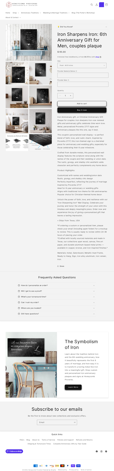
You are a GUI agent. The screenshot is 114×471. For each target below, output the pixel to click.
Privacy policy (73, 470)
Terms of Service (48, 440)
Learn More (73, 387)
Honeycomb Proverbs (35, 470)
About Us (36, 440)
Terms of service (86, 470)
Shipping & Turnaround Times (39, 444)
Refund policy (62, 470)
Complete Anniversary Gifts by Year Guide (69, 444)
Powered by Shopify (49, 470)
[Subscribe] (74, 422)
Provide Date (62, 80)
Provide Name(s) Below (66, 71)
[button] (15, 12)
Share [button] (62, 266)
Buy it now (82, 110)
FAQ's (22, 440)
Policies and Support (65, 440)
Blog (28, 440)
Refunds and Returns (84, 440)
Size (59, 61)
